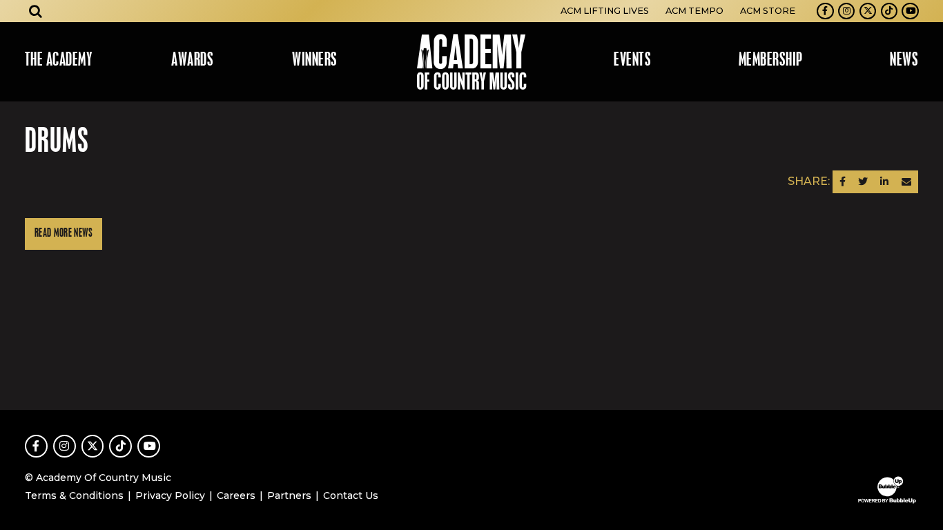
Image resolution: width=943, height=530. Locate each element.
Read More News (64, 233)
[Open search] (36, 11)
